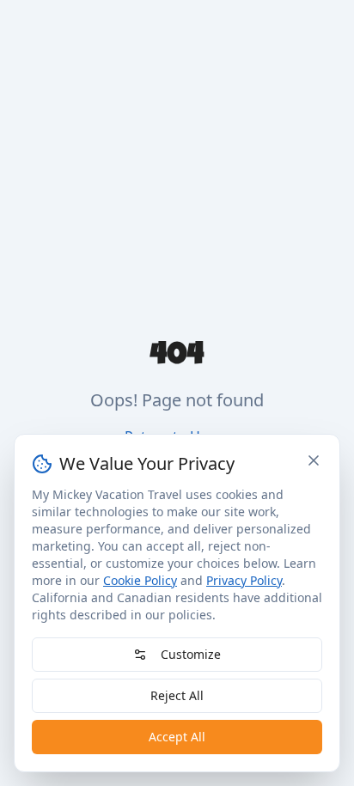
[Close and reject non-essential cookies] (313, 460)
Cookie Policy (140, 580)
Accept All (177, 736)
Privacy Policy (244, 580)
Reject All (177, 695)
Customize (191, 654)
